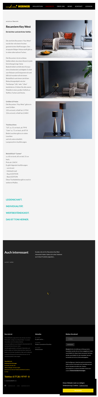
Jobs (18, 385)
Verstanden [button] (78, 390)
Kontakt (78, 6)
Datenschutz (25, 385)
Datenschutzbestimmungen (77, 370)
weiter (12, 262)
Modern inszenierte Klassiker (43, 344)
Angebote (50, 6)
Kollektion (38, 6)
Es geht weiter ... (39, 339)
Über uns (61, 6)
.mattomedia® (10, 380)
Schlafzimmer (39, 349)
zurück (6, 262)
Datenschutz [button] (83, 385)
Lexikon (88, 6)
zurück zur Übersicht (12, 21)
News (70, 6)
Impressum (11, 385)
